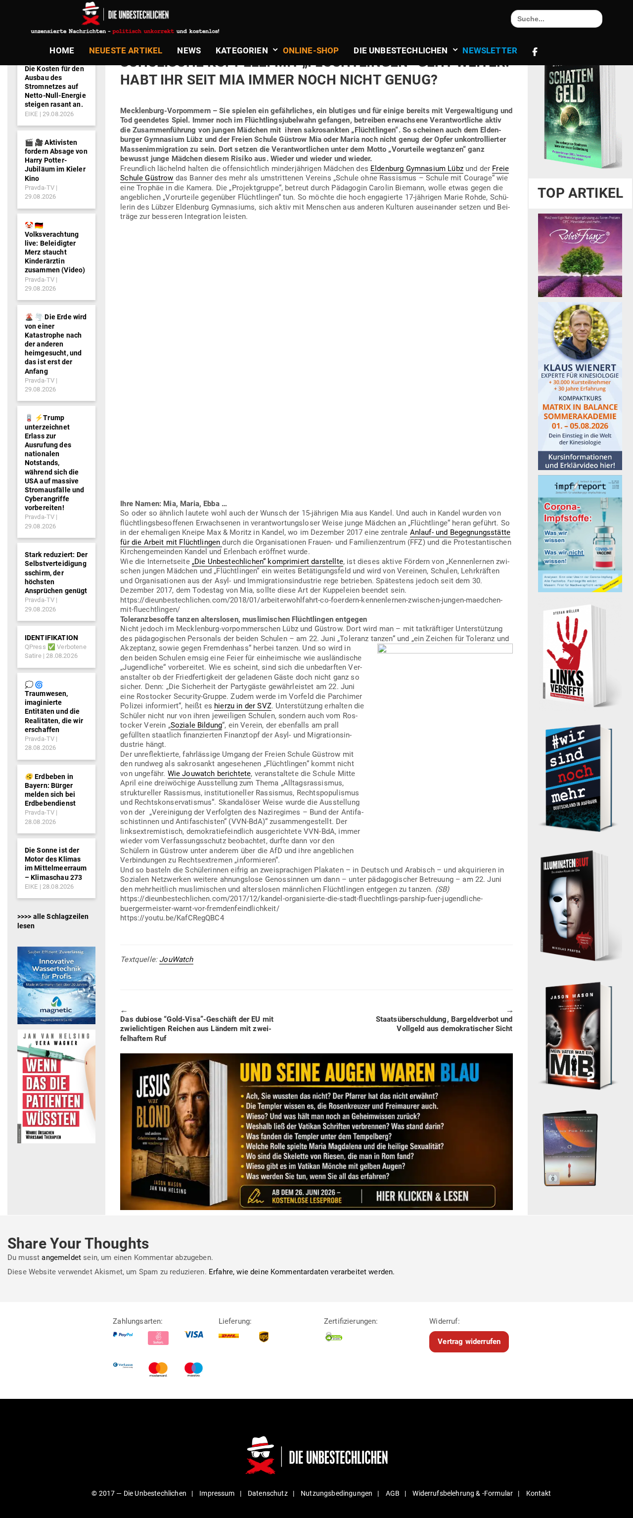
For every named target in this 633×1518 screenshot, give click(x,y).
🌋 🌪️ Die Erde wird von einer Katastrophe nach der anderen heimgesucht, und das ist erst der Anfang (56, 344)
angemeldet (61, 1257)
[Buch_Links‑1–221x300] (580, 654)
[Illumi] (580, 906)
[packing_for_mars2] (580, 1145)
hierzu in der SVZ (242, 705)
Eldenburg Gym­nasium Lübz (416, 168)
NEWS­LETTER (489, 50)
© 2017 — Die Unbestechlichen (138, 1493)
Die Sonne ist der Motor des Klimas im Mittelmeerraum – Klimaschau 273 (56, 863)
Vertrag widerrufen (469, 1341)
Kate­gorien (242, 50)
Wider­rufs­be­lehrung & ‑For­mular (462, 1493)
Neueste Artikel (125, 50)
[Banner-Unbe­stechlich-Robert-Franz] (580, 255)
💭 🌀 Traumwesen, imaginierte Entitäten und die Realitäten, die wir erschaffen (54, 707)
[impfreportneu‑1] (580, 533)
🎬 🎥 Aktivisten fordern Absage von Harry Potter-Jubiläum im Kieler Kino (56, 160)
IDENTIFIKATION (51, 638)
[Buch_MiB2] (580, 1035)
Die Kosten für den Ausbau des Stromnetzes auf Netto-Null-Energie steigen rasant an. (55, 87)
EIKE (31, 114)
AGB (393, 1493)
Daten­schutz (268, 1493)
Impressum (216, 1493)
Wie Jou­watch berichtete (209, 773)
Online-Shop (311, 50)
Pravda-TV (39, 187)
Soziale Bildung (196, 725)
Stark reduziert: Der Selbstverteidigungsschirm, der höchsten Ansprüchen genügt (56, 573)
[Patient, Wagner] (56, 1086)
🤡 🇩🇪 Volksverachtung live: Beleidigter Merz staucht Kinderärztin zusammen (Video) (55, 247)
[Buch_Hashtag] (580, 777)
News (189, 50)
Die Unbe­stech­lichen (401, 50)
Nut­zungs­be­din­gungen (336, 1493)
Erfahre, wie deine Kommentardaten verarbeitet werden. (302, 1271)
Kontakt (538, 1493)
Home (61, 50)
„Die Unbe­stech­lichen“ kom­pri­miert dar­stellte (267, 561)
